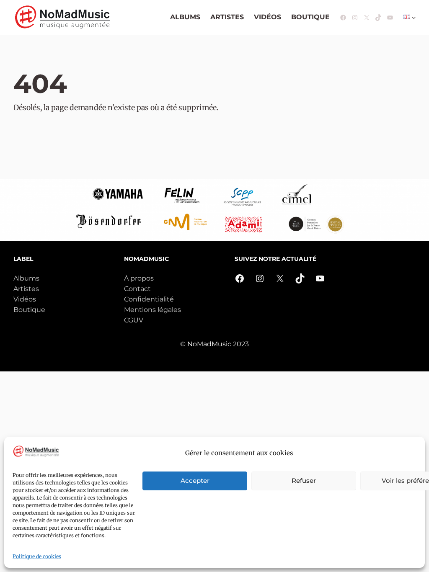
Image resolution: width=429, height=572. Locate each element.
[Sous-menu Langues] (414, 17)
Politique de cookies (37, 556)
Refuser (304, 480)
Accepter (195, 480)
